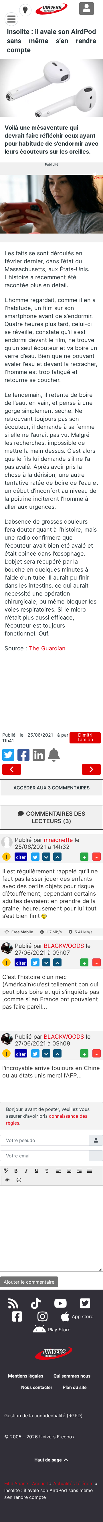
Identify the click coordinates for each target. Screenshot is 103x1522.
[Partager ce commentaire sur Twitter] (35, 857)
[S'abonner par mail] (55, 758)
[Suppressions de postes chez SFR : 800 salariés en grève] (12, 769)
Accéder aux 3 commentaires (51, 788)
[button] (6, 1171)
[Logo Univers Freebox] (51, 9)
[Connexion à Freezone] (86, 8)
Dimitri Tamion (85, 737)
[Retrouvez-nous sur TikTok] (37, 1303)
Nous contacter (36, 1387)
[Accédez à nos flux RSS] (15, 1303)
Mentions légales (25, 1376)
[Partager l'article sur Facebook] (25, 758)
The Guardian (47, 648)
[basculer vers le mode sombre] (25, 10)
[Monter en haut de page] (57, 857)
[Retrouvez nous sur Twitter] (86, 1303)
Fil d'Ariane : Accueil (26, 1483)
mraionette (59, 840)
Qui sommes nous (72, 1376)
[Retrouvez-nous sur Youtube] (62, 1303)
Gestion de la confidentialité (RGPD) (43, 1415)
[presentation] (5, 1171)
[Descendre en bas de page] (46, 857)
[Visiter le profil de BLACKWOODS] (7, 947)
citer (21, 857)
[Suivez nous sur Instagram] (44, 1316)
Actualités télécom (73, 1483)
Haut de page (48, 1460)
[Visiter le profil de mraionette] (7, 841)
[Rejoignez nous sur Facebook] (18, 1316)
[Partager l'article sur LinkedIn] (40, 758)
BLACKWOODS (65, 945)
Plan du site (75, 1387)
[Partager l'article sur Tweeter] (9, 758)
